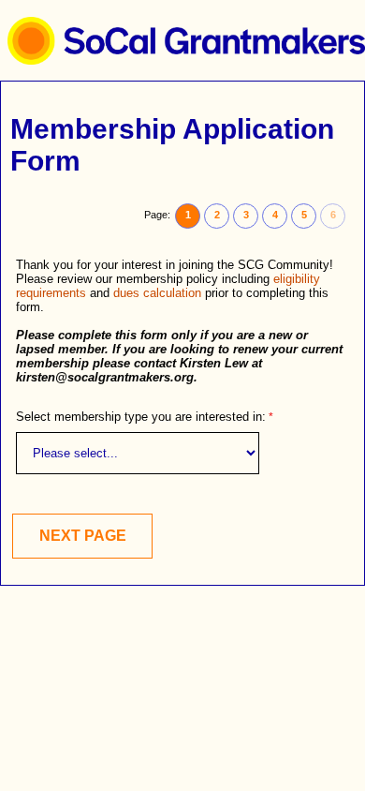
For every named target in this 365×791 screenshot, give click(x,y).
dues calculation (157, 293)
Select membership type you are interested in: (141, 417)
